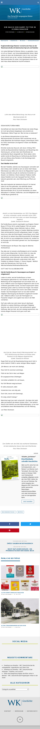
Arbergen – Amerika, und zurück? (12, 671)
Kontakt (7, 711)
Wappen (20, 512)
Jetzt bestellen (27, 501)
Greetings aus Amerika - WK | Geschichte (17, 665)
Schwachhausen (30, 32)
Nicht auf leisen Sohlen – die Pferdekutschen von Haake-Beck (20, 549)
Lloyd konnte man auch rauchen (12, 592)
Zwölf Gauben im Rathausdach (20, 543)
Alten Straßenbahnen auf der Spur (13, 625)
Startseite (4, 40)
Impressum (19, 711)
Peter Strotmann (10, 32)
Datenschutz (32, 711)
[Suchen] (38, 2)
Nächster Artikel (20, 546)
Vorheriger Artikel (20, 541)
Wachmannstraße (8, 512)
